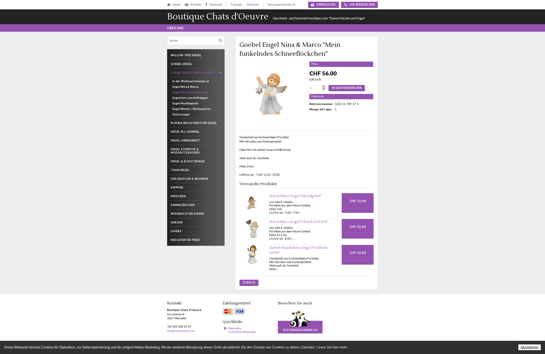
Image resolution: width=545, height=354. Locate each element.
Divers (176, 231)
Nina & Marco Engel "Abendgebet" (295, 196)
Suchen (220, 40)
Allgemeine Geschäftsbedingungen (242, 330)
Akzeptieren (530, 347)
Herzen (176, 222)
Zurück (249, 282)
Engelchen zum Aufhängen (190, 97)
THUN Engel (180, 170)
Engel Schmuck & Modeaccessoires (185, 150)
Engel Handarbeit (185, 140)
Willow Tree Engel (186, 55)
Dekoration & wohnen (189, 178)
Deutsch (253, 4)
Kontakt (196, 4)
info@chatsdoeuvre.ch (181, 330)
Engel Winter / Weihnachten (191, 109)
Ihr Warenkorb (362, 4)
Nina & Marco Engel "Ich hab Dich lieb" (298, 222)
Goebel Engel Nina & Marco (193, 72)
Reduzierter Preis (185, 240)
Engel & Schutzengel (188, 161)
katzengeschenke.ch (281, 4)
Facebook (215, 4)
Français (236, 4)
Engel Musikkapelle (185, 103)
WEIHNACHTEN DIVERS (187, 213)
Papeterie (178, 196)
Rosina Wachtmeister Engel (194, 123)
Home (177, 4)
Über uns (175, 28)
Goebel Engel (181, 64)
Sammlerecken (183, 205)
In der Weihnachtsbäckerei (190, 81)
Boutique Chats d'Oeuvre (217, 16)
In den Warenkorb (347, 87)
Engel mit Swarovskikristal (190, 92)
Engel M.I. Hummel (185, 131)
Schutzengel (180, 114)
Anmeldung (326, 4)
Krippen (177, 187)
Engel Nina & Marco (185, 86)
